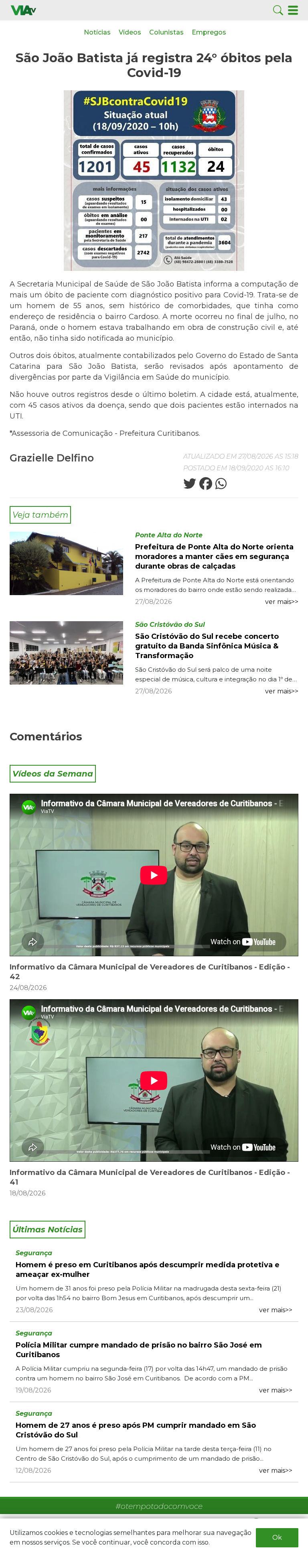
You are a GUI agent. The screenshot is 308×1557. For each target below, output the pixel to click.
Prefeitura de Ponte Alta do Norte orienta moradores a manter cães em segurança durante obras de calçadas (214, 557)
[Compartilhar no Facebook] (205, 486)
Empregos (209, 32)
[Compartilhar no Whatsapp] (220, 486)
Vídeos (130, 32)
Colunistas (166, 32)
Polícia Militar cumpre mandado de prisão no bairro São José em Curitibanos (139, 1350)
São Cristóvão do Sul (170, 624)
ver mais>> (281, 602)
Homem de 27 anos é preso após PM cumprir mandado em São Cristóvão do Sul (136, 1430)
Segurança (34, 1253)
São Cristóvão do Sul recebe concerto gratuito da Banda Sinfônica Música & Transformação (207, 646)
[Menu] (293, 10)
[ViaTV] (23, 10)
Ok (277, 1537)
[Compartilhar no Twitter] (189, 486)
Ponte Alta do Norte (169, 535)
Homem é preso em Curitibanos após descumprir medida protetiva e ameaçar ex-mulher (148, 1269)
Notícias (97, 32)
